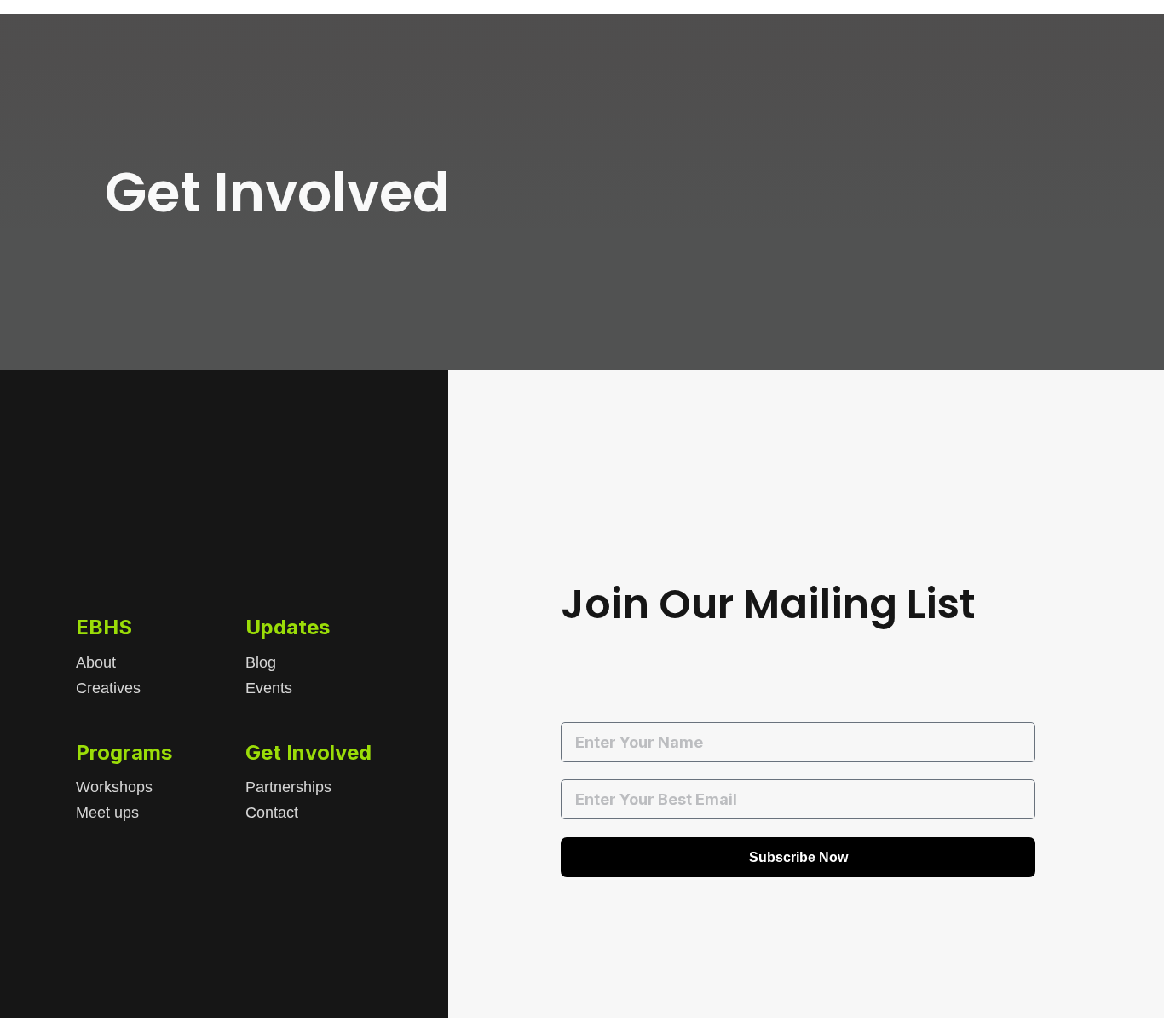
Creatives (108, 688)
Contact (271, 812)
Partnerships (288, 786)
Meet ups (107, 812)
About (96, 662)
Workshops (114, 786)
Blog (260, 662)
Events (268, 688)
